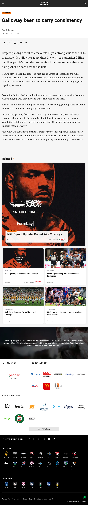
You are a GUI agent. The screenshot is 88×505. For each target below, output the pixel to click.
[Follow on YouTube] (49, 439)
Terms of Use (6, 499)
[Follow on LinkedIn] (54, 439)
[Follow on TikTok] (29, 439)
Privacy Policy (16, 499)
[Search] (85, 3)
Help (30, 499)
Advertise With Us (48, 499)
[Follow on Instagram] (44, 439)
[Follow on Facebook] (34, 439)
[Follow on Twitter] (39, 439)
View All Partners (44, 429)
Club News (6, 13)
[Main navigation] (3, 3)
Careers (25, 499)
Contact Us (37, 499)
